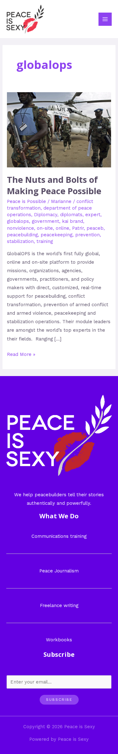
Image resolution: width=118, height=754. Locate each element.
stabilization (20, 241)
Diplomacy (45, 214)
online (62, 228)
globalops (18, 221)
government (45, 221)
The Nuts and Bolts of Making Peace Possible (54, 185)
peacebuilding (22, 235)
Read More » (21, 353)
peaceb (95, 228)
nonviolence (20, 228)
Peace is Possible (26, 201)
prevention (87, 235)
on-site (45, 228)
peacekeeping (56, 235)
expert (92, 214)
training (45, 241)
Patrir (78, 228)
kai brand (72, 221)
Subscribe (59, 699)
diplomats (71, 214)
